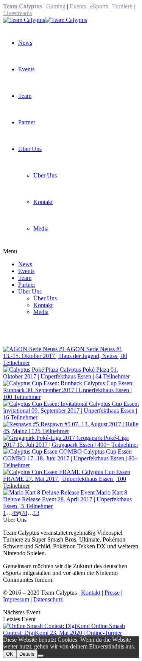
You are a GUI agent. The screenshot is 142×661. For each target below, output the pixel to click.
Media (40, 228)
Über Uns (30, 149)
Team (24, 96)
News (25, 42)
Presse (112, 592)
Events (26, 69)
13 (36, 513)
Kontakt (43, 202)
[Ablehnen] (40, 656)
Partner (26, 122)
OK (9, 654)
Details (26, 654)
